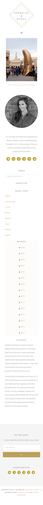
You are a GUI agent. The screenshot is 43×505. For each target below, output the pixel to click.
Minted (7, 213)
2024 (23, 260)
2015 (23, 314)
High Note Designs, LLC (33, 489)
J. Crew (7, 207)
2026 (23, 247)
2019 (23, 290)
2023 (23, 266)
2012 (23, 333)
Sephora (8, 218)
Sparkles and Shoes (21, 15)
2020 (23, 284)
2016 (23, 308)
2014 (23, 321)
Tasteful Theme (24, 492)
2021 (23, 278)
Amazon (8, 196)
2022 (23, 272)
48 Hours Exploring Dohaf (21, 84)
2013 (23, 327)
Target (7, 224)
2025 (23, 253)
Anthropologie (10, 202)
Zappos (7, 235)
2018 (23, 296)
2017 (23, 302)
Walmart (8, 230)
